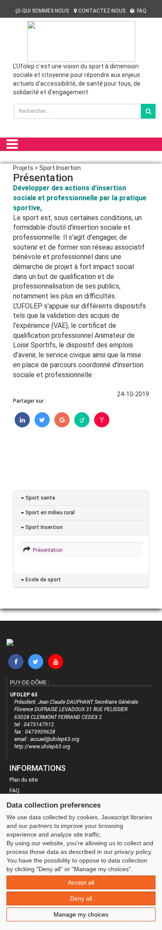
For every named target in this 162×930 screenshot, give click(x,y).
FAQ (141, 11)
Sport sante (39, 498)
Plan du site (24, 779)
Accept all (81, 882)
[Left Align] (148, 111)
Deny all (81, 898)
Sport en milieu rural (49, 513)
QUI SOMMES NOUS (45, 11)
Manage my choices (81, 914)
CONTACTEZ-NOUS (101, 11)
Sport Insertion (43, 527)
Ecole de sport (42, 580)
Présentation (46, 550)
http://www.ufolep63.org (42, 747)
